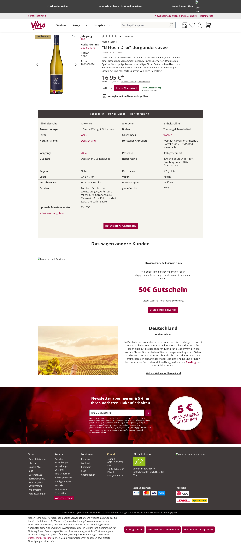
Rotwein (85, 459)
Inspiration (103, 25)
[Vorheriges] (37, 64)
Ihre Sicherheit (62, 473)
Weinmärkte (206, 15)
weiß (83, 135)
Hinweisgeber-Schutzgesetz (36, 484)
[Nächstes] (76, 64)
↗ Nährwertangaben (52, 213)
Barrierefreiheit (37, 478)
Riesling (191, 362)
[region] (56, 64)
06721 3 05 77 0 (115, 462)
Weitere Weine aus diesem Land (163, 373)
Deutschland (88, 47)
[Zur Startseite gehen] (38, 25)
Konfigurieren (134, 529)
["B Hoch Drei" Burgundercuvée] (56, 64)
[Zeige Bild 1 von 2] (54, 92)
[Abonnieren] (148, 413)
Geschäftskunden (38, 459)
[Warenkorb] (208, 25)
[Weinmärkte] (185, 25)
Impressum (61, 489)
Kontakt (59, 485)
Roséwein (86, 466)
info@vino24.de (115, 475)
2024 (83, 39)
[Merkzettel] (192, 25)
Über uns (33, 463)
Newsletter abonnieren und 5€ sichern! (176, 15)
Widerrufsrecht (64, 498)
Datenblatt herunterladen (120, 225)
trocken (167, 135)
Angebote (80, 25)
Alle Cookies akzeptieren (198, 529)
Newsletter (60, 493)
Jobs (31, 470)
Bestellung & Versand (61, 468)
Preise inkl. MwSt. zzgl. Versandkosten (135, 81)
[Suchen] (171, 25)
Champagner (88, 474)
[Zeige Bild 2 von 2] (58, 92)
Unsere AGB (35, 466)
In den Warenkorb (127, 88)
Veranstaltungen (37, 15)
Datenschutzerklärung (98, 432)
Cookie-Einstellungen (62, 461)
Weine (61, 25)
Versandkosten (112, 512)
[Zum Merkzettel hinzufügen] (73, 36)
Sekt (83, 470)
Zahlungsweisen (63, 477)
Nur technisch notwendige (163, 529)
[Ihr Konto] (200, 25)
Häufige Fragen (63, 481)
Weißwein (86, 463)
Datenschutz (35, 474)
